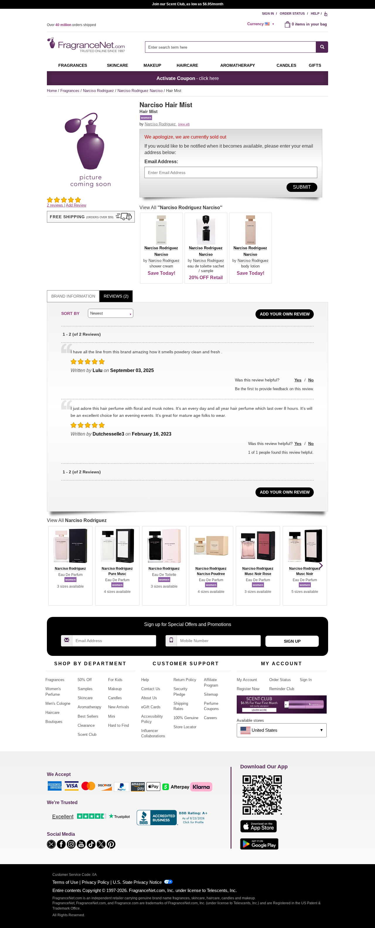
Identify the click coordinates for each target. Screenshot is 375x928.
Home (52, 90)
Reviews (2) (116, 296)
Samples (85, 689)
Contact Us (150, 689)
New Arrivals (118, 707)
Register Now (248, 689)
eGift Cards (151, 707)
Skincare (117, 65)
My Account (247, 680)
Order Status (292, 13)
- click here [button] (187, 78)
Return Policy (184, 680)
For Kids (115, 680)
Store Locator (184, 727)
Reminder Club (281, 689)
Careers (210, 718)
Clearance (86, 725)
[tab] (73, 296)
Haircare (187, 65)
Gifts (315, 65)
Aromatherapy (89, 707)
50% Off (85, 680)
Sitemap (211, 694)
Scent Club (87, 734)
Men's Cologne (57, 703)
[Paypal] (121, 786)
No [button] (311, 380)
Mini (111, 716)
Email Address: (161, 161)
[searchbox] (230, 47)
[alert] (261, 24)
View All (180, 207)
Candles (115, 698)
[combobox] (236, 47)
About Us (149, 698)
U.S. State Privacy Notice (137, 882)
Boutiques (53, 721)
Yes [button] (297, 380)
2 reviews (55, 205)
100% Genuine (185, 718)
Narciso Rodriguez (99, 90)
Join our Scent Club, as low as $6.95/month (187, 4)
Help (315, 13)
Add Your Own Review (285, 314)
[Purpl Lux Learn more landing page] (282, 706)
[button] (91, 217)
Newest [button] (96, 313)
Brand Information (73, 296)
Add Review (76, 205)
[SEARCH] (322, 47)
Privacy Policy (95, 882)
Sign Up (292, 641)
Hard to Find (118, 725)
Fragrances (72, 65)
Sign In (268, 13)
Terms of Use (65, 882)
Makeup (152, 65)
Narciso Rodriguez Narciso (140, 90)
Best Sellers (88, 716)
